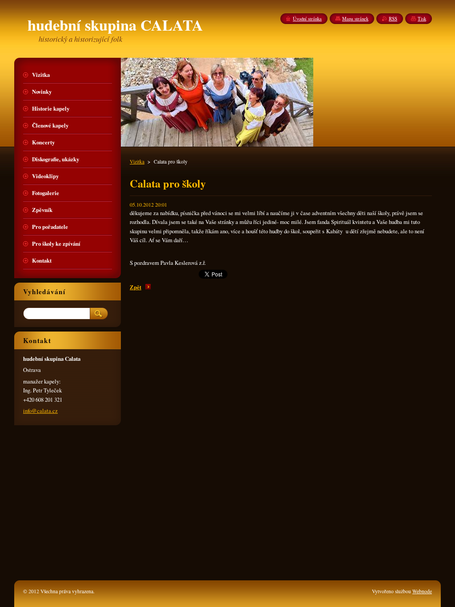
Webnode (422, 591)
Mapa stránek (355, 19)
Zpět (135, 287)
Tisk (422, 19)
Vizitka (137, 161)
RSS (393, 19)
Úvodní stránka (307, 19)
